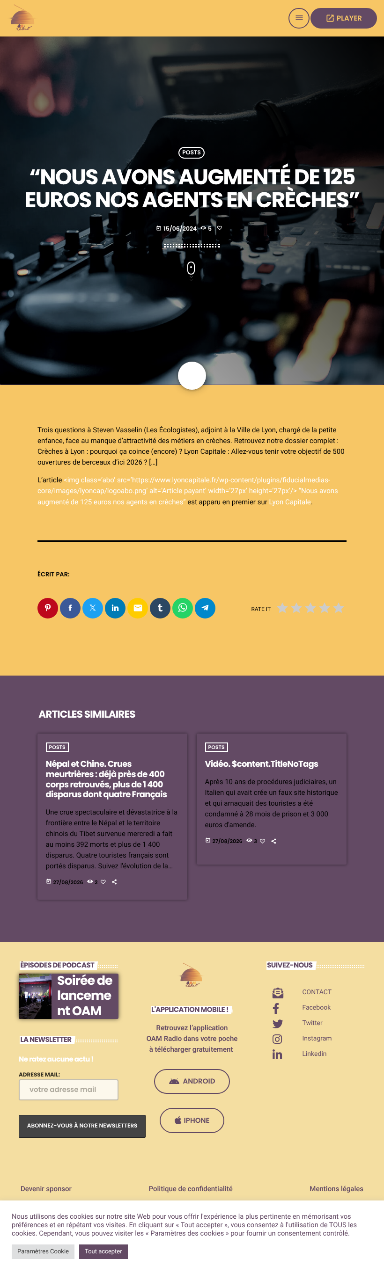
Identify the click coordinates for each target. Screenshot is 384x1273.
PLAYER (343, 18)
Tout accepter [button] (103, 1251)
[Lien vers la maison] (23, 18)
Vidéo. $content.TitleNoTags (261, 764)
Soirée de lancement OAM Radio (84, 1003)
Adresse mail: (39, 1075)
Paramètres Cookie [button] (43, 1251)
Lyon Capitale (289, 502)
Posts (191, 153)
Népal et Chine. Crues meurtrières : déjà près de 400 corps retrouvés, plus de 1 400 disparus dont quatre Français (106, 779)
